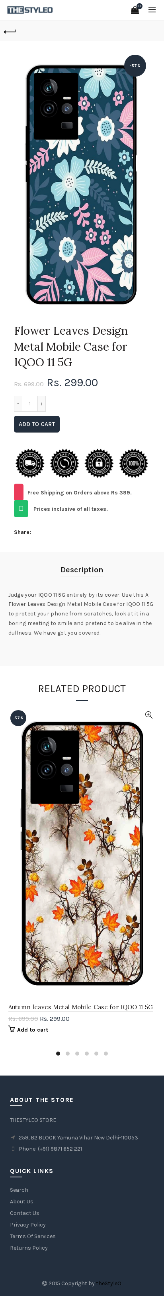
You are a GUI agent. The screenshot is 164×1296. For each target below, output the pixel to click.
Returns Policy (29, 1247)
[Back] (10, 31)
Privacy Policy (28, 1224)
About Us (21, 1201)
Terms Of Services (33, 1236)
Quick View (149, 715)
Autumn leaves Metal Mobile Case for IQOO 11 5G (80, 1007)
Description (82, 569)
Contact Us (24, 1213)
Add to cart (37, 424)
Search (19, 1190)
